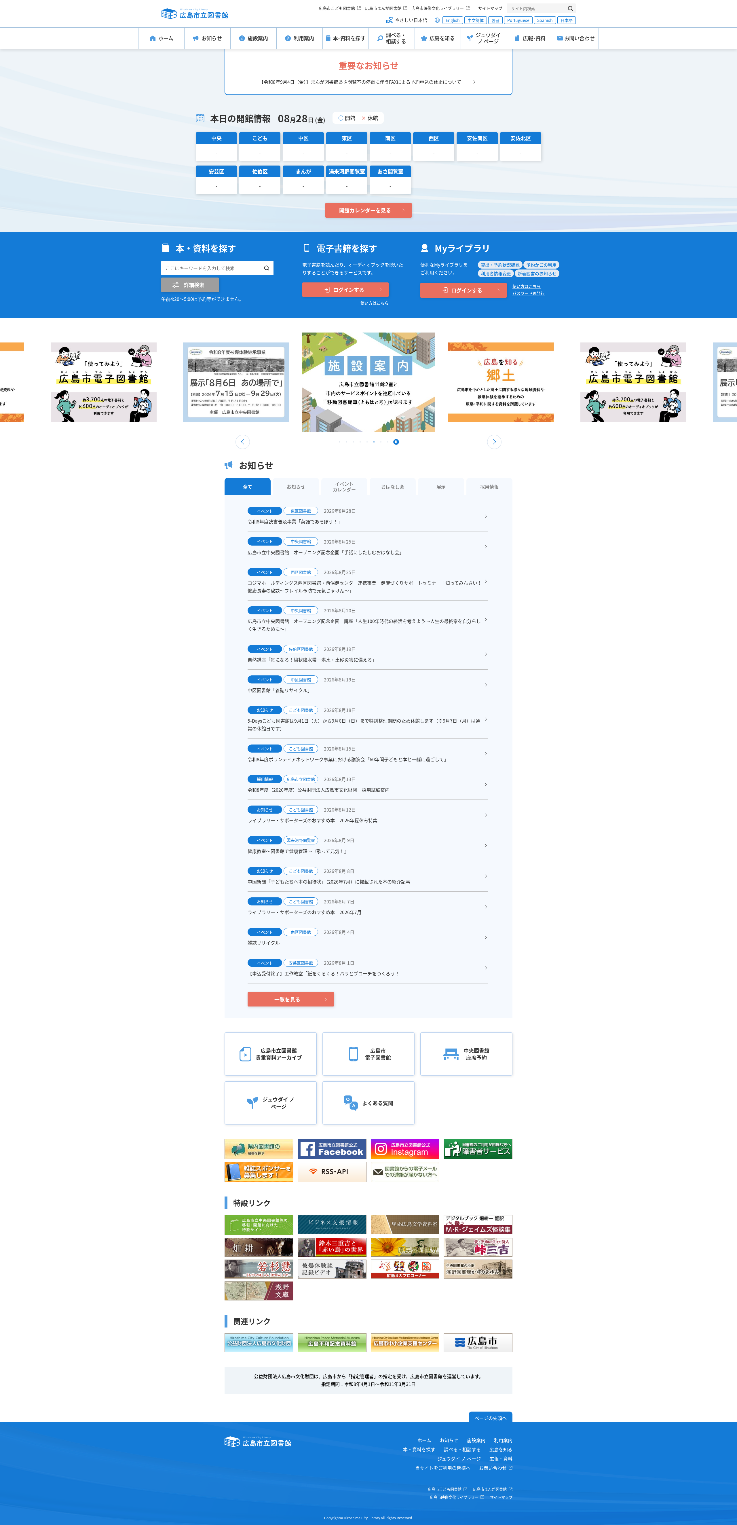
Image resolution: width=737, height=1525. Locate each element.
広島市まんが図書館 (383, 8)
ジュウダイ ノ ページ (459, 1458)
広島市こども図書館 (337, 8)
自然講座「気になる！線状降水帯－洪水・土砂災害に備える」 (312, 659)
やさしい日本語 (411, 19)
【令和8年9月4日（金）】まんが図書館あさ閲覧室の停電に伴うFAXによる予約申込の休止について (360, 81)
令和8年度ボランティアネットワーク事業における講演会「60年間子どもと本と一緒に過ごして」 (348, 759)
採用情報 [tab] (489, 486)
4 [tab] (360, 443)
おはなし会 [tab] (392, 486)
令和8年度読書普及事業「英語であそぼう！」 (295, 521)
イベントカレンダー (344, 486)
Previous (242, 442)
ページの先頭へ (490, 1417)
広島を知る (500, 1449)
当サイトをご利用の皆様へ (442, 1467)
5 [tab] (367, 443)
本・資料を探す (419, 1449)
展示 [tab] (441, 486)
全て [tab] (247, 486)
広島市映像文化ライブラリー (437, 8)
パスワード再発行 (528, 293)
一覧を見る (287, 999)
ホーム (424, 1440)
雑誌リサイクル (264, 942)
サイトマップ (490, 8)
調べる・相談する (462, 1449)
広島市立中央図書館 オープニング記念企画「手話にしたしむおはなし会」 (326, 552)
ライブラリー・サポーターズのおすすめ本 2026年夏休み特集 (312, 820)
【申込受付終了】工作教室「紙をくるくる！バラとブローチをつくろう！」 (326, 973)
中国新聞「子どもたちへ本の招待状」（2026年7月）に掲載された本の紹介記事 (329, 881)
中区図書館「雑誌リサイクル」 (280, 690)
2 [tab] (346, 443)
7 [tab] (381, 443)
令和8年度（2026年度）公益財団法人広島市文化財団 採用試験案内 (319, 789)
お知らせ (449, 1440)
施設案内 (476, 1440)
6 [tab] (374, 443)
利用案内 (503, 1440)
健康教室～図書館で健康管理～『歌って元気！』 (298, 851)
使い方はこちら (374, 303)
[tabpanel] (368, 382)
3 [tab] (353, 443)
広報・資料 (500, 1458)
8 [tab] (388, 443)
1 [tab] (339, 443)
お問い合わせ (493, 1467)
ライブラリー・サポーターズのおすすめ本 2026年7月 (305, 912)
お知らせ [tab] (296, 486)
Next (494, 442)
